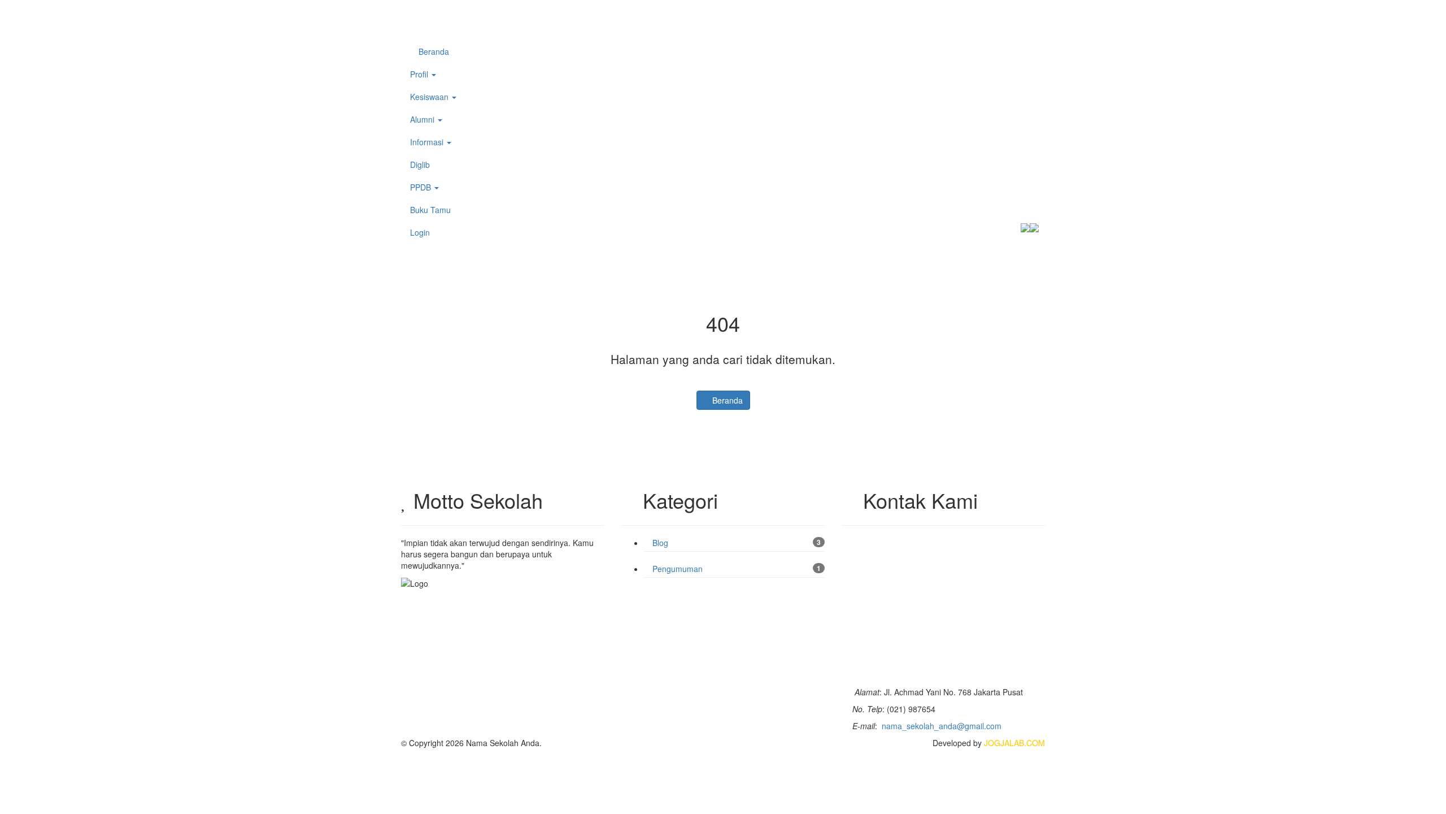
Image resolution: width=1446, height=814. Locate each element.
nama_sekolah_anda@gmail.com (941, 725)
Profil (420, 74)
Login (420, 232)
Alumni (423, 119)
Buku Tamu (430, 209)
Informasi (428, 142)
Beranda (432, 51)
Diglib (420, 164)
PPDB (421, 187)
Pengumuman (676, 568)
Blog (659, 542)
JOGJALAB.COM (1014, 742)
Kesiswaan (430, 96)
